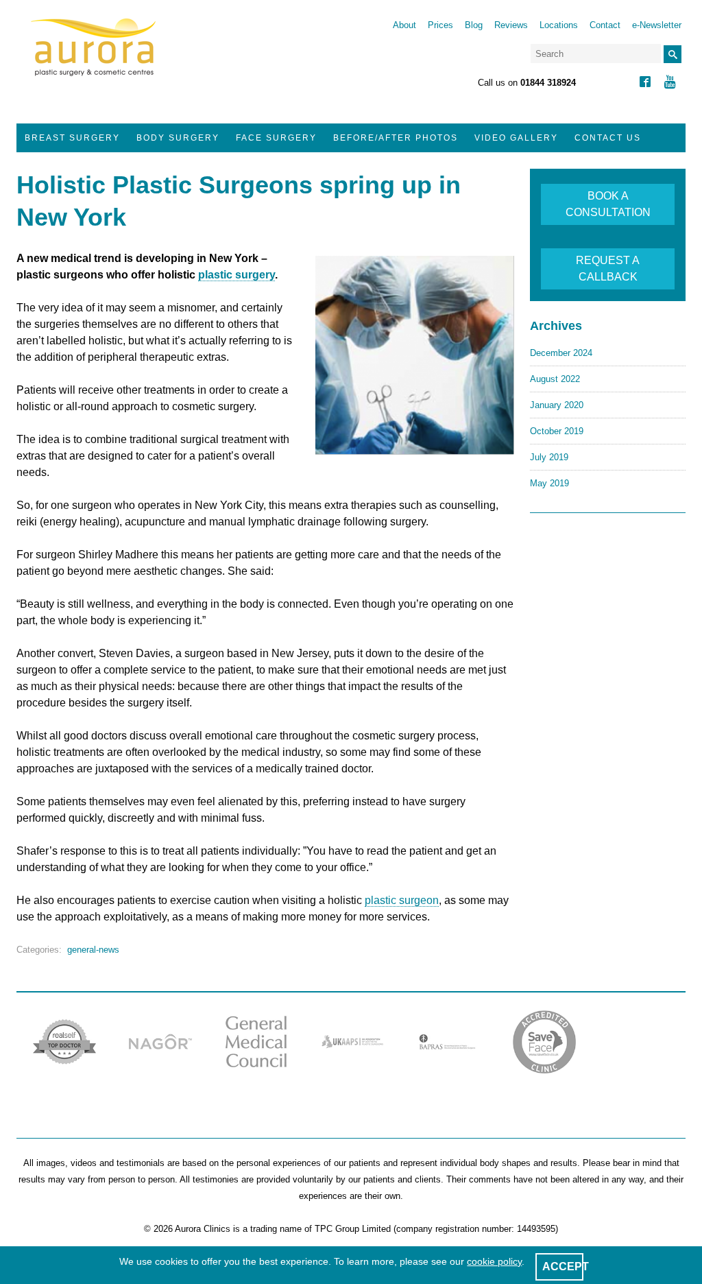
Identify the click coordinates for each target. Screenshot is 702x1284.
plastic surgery (236, 275)
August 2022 (555, 379)
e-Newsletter (656, 25)
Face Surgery (276, 138)
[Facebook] (645, 83)
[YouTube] (670, 83)
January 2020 (556, 405)
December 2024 (561, 353)
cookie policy (494, 1261)
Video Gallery (516, 138)
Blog (474, 25)
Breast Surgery (72, 138)
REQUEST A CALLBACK (608, 268)
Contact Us (607, 138)
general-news (93, 949)
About (404, 25)
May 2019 (549, 483)
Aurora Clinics (93, 56)
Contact (605, 25)
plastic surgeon (402, 900)
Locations (559, 25)
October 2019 (556, 431)
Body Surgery (177, 138)
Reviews (511, 25)
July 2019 (549, 457)
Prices (440, 25)
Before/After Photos (395, 138)
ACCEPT (565, 1266)
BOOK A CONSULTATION (608, 204)
